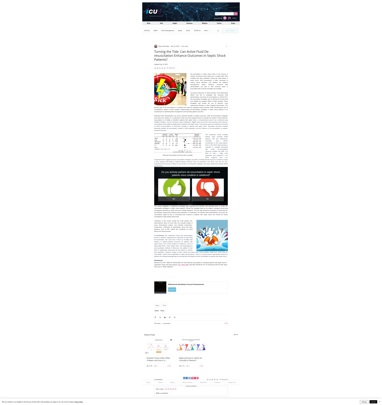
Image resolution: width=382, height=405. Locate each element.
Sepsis (180, 30)
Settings (364, 402)
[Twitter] (190, 378)
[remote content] (191, 274)
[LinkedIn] (184, 378)
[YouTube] (192, 378)
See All (235, 334)
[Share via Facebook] (155, 317)
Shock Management (167, 30)
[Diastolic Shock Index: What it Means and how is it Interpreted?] (158, 346)
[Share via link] (170, 317)
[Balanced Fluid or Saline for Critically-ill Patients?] (191, 346)
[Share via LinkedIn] (165, 317)
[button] (218, 30)
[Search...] (236, 13)
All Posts (147, 30)
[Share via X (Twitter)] (160, 317)
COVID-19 (197, 30)
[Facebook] (187, 378)
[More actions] (226, 46)
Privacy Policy (78, 402)
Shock (188, 30)
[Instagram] (195, 378)
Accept (373, 402)
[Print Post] (175, 317)
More (206, 30)
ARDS (155, 30)
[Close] (379, 401)
